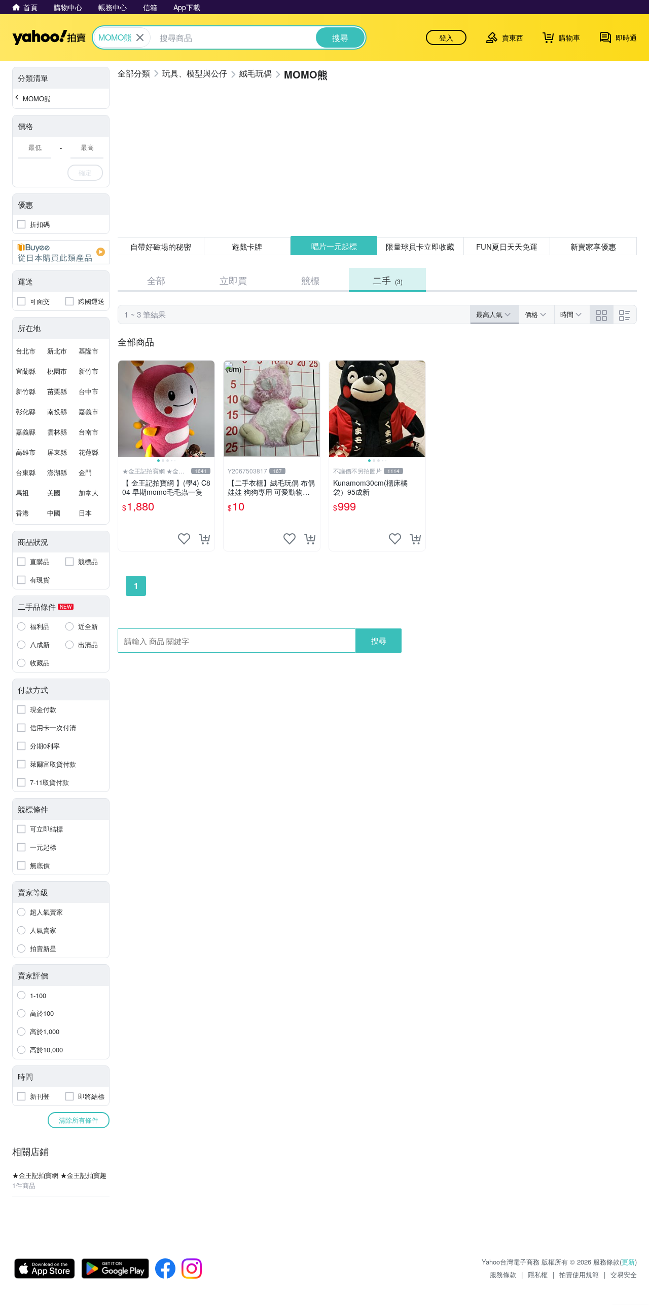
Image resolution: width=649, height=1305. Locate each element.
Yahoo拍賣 (49, 37)
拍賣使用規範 (579, 1274)
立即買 (233, 280)
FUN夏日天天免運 (506, 246)
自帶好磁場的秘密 (160, 246)
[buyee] (61, 252)
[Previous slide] (124, 408)
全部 (156, 280)
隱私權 (538, 1274)
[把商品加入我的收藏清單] (184, 539)
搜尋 (378, 640)
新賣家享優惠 (593, 246)
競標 (310, 280)
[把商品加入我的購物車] (204, 539)
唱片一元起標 (334, 246)
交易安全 (623, 1274)
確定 (85, 172)
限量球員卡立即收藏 (420, 246)
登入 (446, 37)
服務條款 (503, 1274)
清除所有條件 (78, 1120)
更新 (628, 1262)
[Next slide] (207, 408)
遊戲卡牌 (247, 246)
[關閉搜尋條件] (140, 37)
